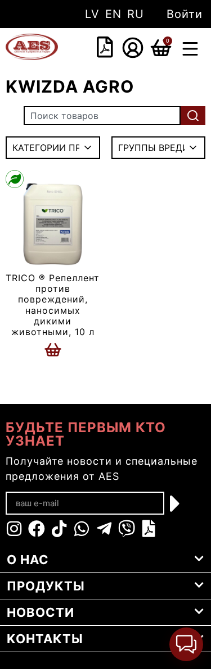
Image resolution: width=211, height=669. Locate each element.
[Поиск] (193, 115)
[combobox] (91, 48)
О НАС (28, 559)
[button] (190, 50)
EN (113, 14)
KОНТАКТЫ (45, 638)
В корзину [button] (53, 350)
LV (92, 14)
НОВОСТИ (40, 612)
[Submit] (175, 503)
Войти (185, 14)
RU (135, 14)
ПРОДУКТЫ (46, 586)
